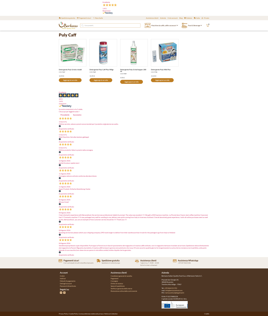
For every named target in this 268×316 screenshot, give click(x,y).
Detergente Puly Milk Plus (161, 70)
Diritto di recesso (117, 283)
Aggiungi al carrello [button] (70, 80)
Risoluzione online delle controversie (124, 291)
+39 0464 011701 (170, 288)
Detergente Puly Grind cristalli (70, 70)
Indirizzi (63, 278)
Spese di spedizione (118, 286)
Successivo (77, 115)
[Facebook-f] (61, 292)
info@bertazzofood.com (173, 290)
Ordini (62, 276)
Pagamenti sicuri (71, 260)
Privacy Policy (63, 314)
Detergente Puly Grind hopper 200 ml (133, 70)
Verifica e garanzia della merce (121, 288)
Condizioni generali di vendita (121, 276)
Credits (206, 314)
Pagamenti (114, 278)
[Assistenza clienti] (137, 261)
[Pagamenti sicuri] (60, 260)
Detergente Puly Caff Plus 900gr (102, 70)
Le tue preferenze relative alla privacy (91, 314)
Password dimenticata (68, 286)
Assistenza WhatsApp (188, 260)
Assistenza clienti (148, 260)
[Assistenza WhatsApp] (174, 260)
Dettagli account (66, 283)
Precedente (65, 115)
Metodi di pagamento (67, 281)
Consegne (114, 281)
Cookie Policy (73, 314)
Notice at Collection (111, 314)
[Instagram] (64, 292)
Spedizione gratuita (110, 260)
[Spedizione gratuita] (98, 260)
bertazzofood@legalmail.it (174, 293)
